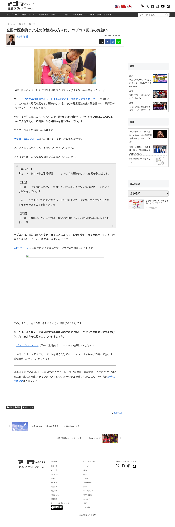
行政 (11, 407)
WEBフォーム (21, 248)
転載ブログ (29, 407)
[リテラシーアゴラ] (136, 204)
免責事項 (54, 499)
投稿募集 (107, 14)
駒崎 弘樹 (22, 36)
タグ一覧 (54, 470)
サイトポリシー (56, 474)
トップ (10, 14)
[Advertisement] (74, 6)
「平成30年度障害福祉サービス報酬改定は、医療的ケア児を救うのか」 (60, 99)
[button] (166, 14)
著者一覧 (54, 466)
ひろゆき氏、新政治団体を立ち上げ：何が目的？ (139, 108)
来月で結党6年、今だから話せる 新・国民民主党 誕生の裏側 (140, 83)
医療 (19, 407)
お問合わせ (55, 495)
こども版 (86, 507)
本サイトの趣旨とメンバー (60, 503)
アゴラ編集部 (151, 208)
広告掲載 (54, 491)
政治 (17, 14)
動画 (132, 66)
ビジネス (32, 14)
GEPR (53, 478)
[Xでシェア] (101, 41)
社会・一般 (43, 14)
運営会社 (54, 487)
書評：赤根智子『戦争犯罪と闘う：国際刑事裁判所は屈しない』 (139, 150)
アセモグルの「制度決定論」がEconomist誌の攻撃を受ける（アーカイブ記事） (140, 136)
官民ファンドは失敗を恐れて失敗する (139, 96)
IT (58, 14)
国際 (53, 14)
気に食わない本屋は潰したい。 (139, 160)
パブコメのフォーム (27, 345)
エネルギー (89, 14)
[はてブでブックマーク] (112, 41)
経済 (24, 14)
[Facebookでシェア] (107, 41)
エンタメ (66, 14)
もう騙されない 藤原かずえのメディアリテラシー (156, 202)
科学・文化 (77, 14)
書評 (99, 14)
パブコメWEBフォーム (26, 139)
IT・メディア (88, 491)
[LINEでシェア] (118, 41)
